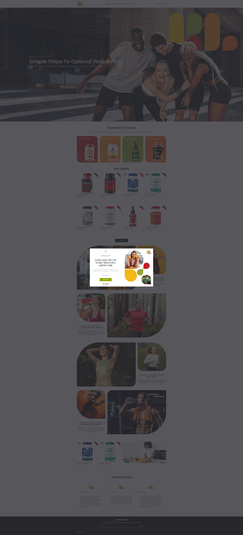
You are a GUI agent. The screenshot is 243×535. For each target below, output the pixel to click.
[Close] (106, 251)
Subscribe (106, 279)
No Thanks (106, 284)
